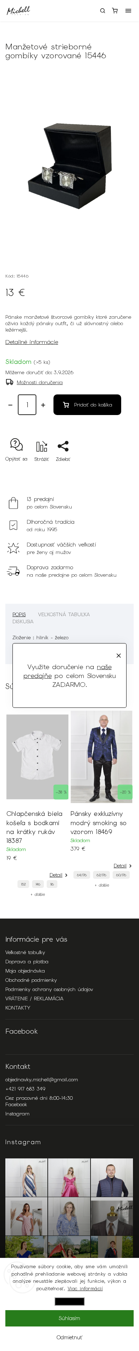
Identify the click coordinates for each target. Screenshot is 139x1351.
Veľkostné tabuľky (25, 952)
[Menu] (128, 11)
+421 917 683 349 (25, 1089)
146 (38, 884)
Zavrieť (115, 472)
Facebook (16, 1104)
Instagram (17, 1113)
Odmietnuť (69, 1337)
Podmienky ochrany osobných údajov (49, 989)
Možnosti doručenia (40, 382)
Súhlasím (69, 1318)
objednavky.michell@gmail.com (41, 1079)
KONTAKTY (17, 1008)
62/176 (101, 875)
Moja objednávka (25, 971)
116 (52, 884)
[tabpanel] (37, 803)
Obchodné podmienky (31, 980)
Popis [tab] (19, 614)
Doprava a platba (26, 961)
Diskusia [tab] (23, 621)
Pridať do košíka (93, 405)
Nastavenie (69, 1301)
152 (23, 884)
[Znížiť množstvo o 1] (10, 405)
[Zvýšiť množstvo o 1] (43, 405)
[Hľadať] (102, 10)
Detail (56, 875)
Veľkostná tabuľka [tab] (64, 614)
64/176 (82, 875)
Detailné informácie (31, 342)
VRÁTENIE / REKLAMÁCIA (34, 998)
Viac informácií (85, 1289)
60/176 (121, 875)
